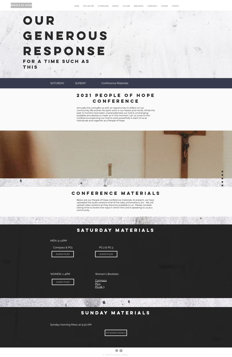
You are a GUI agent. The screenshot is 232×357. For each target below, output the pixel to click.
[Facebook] (120, 350)
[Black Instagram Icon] (116, 350)
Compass (101, 280)
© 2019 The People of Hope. (116, 355)
